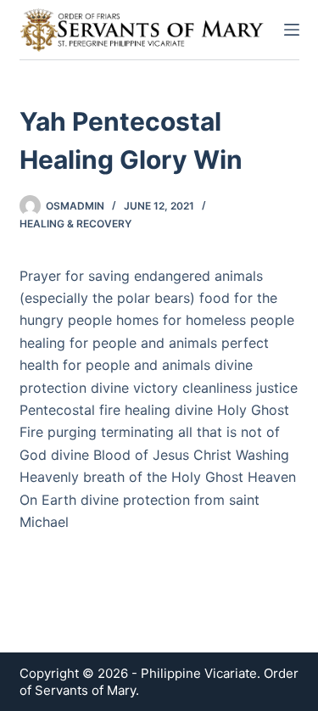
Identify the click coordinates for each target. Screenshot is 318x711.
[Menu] (291, 29)
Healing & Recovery (75, 223)
